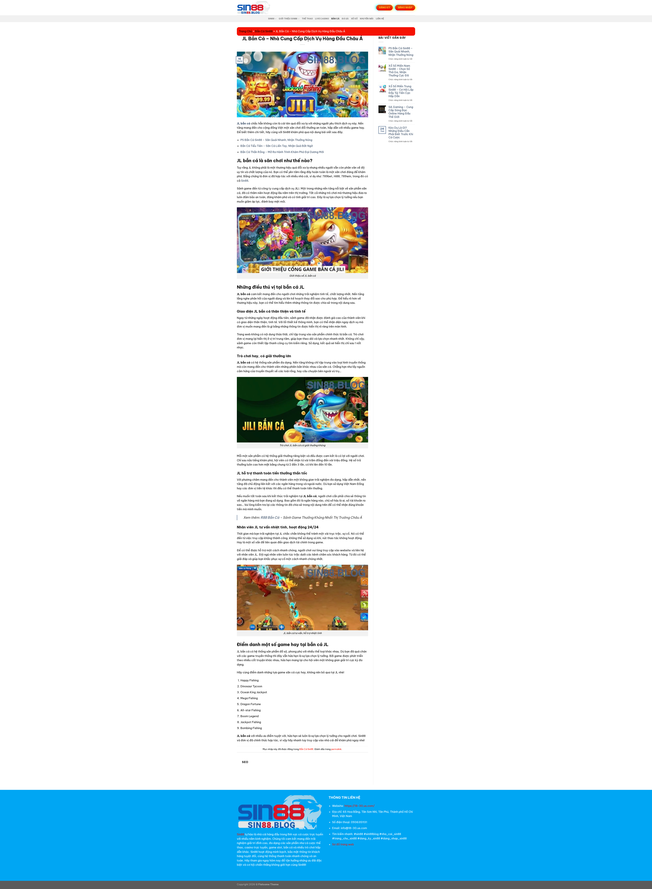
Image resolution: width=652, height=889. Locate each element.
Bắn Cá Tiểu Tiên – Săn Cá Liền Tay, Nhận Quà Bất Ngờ (276, 146)
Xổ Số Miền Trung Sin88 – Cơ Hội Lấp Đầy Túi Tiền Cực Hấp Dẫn (400, 91)
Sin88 (271, 18)
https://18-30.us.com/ (360, 806)
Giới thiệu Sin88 (288, 18)
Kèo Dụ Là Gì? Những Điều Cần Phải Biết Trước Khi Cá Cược (400, 132)
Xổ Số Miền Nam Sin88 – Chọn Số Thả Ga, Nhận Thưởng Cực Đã (399, 70)
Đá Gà (345, 18)
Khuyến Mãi (367, 18)
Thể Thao (307, 18)
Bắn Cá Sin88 (264, 31)
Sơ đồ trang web (343, 844)
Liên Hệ (380, 18)
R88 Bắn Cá (270, 517)
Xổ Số (354, 18)
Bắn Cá (335, 18)
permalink (336, 749)
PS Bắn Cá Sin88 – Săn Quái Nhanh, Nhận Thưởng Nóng (276, 140)
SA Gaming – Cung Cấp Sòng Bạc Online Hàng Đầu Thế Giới (400, 112)
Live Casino (322, 18)
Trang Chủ (245, 31)
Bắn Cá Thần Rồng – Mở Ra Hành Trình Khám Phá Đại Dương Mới (282, 152)
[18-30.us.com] (254, 7)
